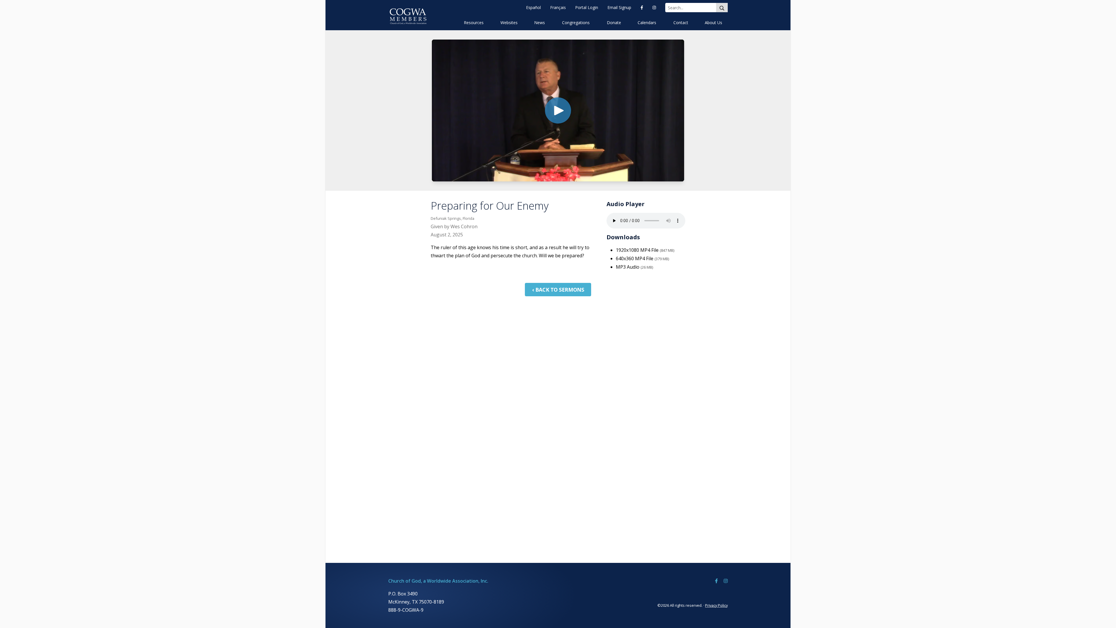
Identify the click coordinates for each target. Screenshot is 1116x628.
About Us (713, 22)
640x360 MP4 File (642, 258)
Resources (474, 22)
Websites (509, 22)
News (539, 22)
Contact (680, 22)
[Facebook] (642, 7)
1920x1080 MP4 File (645, 250)
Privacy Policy (716, 605)
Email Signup (619, 7)
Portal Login (586, 7)
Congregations (576, 22)
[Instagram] (654, 7)
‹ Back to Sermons (558, 289)
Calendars (647, 22)
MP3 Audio (634, 267)
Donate (614, 22)
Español (533, 7)
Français (558, 7)
